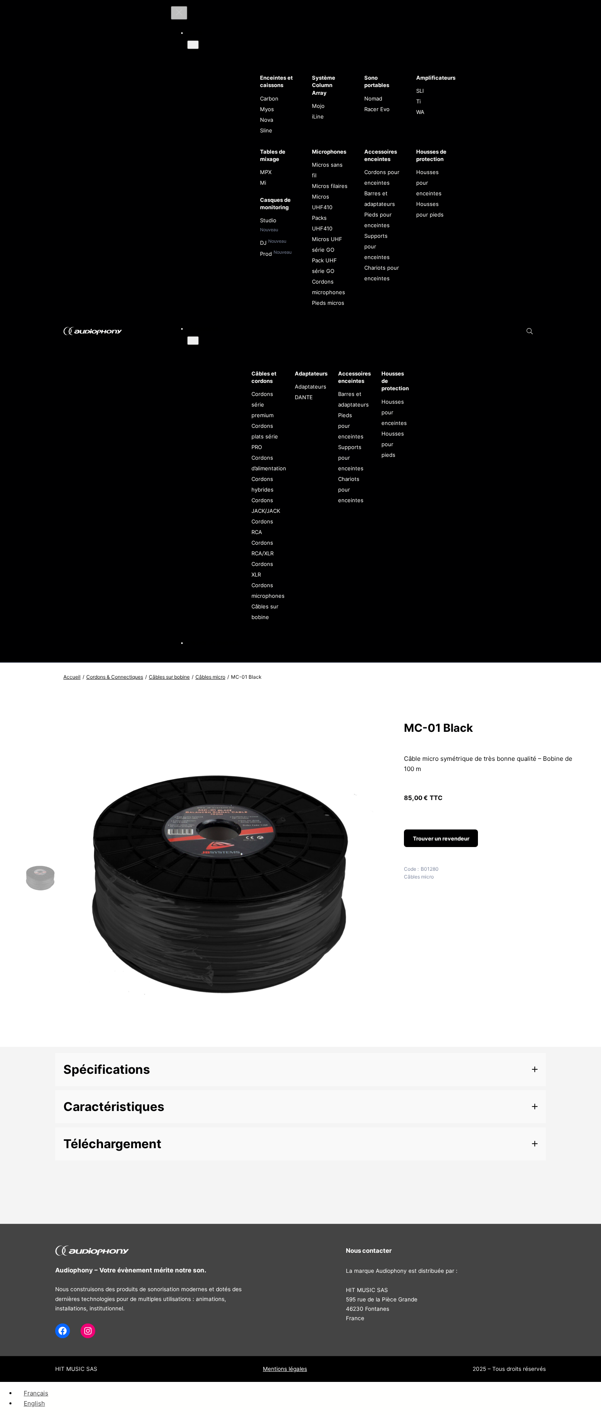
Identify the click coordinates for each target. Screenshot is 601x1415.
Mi (263, 182)
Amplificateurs (435, 77)
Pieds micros (328, 303)
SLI (420, 90)
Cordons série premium (262, 404)
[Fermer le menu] (179, 13)
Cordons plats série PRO (264, 436)
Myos (267, 109)
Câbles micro (210, 677)
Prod (267, 253)
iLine (318, 116)
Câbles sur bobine (169, 677)
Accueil (72, 677)
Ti (418, 101)
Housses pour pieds (392, 444)
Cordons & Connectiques (114, 677)
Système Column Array (323, 85)
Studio (268, 220)
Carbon (269, 98)
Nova (266, 119)
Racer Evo (377, 109)
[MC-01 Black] (223, 1038)
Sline (266, 130)
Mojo (318, 106)
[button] (300, 1069)
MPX (265, 172)
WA (420, 112)
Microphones (329, 151)
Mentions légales (285, 1369)
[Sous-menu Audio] (193, 44)
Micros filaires (330, 186)
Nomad (373, 98)
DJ (264, 242)
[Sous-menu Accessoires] (193, 340)
